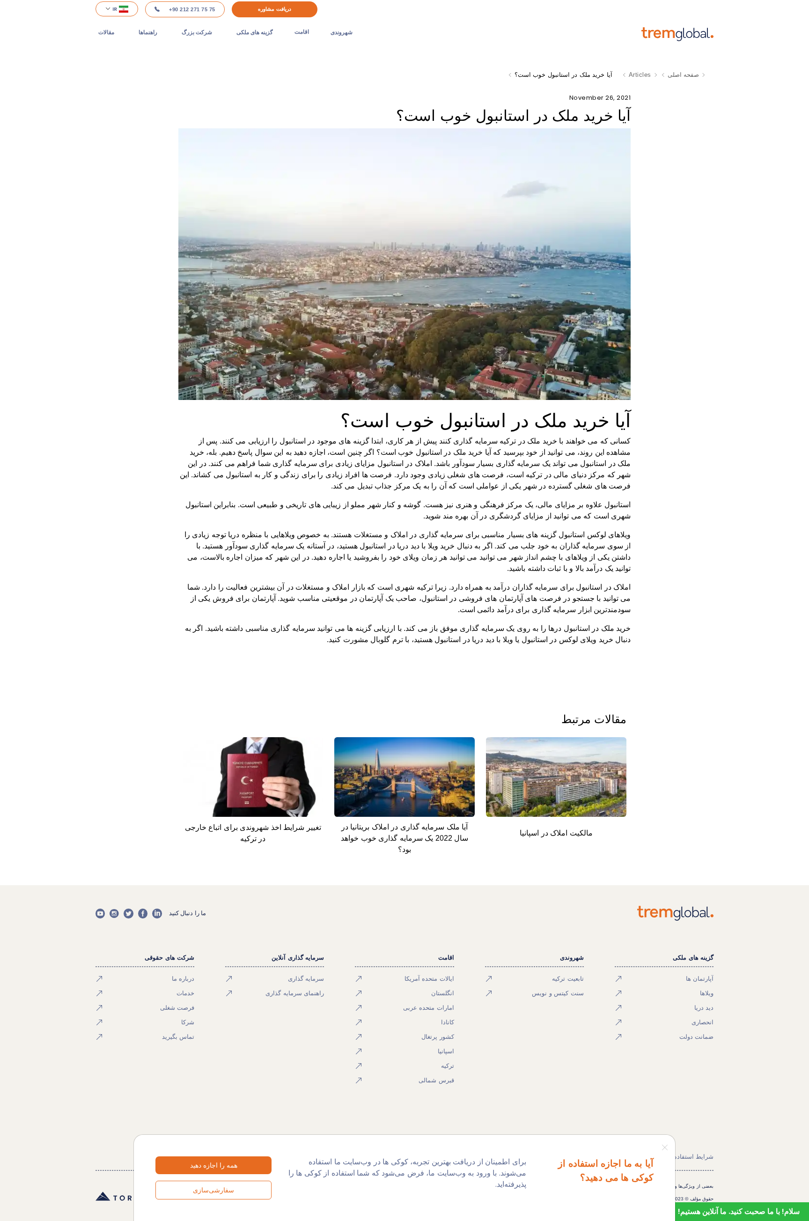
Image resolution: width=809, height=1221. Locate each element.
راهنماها (148, 32)
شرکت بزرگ (197, 32)
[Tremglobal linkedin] (157, 913)
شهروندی (342, 32)
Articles (640, 74)
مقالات (106, 32)
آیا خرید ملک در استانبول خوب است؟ (563, 74)
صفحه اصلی (683, 74)
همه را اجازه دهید (213, 1165)
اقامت (301, 32)
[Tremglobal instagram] (114, 913)
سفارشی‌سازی (213, 1190)
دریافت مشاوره (274, 9)
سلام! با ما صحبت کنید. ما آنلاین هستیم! (739, 1211)
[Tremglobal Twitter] (128, 913)
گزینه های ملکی (254, 32)
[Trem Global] (675, 913)
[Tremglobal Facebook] (142, 913)
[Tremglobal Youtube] (100, 913)
